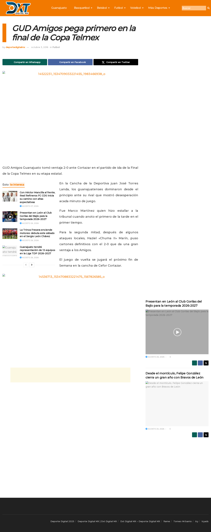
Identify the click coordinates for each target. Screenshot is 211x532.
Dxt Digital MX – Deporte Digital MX (140, 521)
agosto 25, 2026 (155, 429)
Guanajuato (59, 7)
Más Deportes (157, 7)
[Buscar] (208, 8)
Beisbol (102, 7)
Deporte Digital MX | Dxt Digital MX (97, 521)
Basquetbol (82, 7)
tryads (205, 521)
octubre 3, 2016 (39, 47)
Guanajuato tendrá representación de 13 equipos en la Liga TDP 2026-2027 (37, 250)
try (196, 521)
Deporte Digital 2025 (62, 521)
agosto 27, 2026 (30, 206)
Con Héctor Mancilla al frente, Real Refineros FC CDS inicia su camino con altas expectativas (37, 197)
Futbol (118, 7)
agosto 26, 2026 (30, 223)
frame (167, 521)
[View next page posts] (31, 265)
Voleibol (135, 7)
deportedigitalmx (15, 47)
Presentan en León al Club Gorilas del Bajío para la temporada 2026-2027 (36, 216)
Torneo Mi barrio (182, 521)
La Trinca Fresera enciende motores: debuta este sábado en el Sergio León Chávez (37, 233)
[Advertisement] (70, 375)
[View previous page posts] (25, 265)
